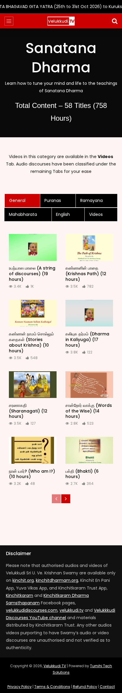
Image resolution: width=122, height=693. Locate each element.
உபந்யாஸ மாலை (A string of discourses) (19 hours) (32, 273)
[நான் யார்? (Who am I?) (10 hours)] (33, 450)
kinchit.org (23, 580)
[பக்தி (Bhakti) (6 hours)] (89, 450)
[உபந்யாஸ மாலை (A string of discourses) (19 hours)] (33, 247)
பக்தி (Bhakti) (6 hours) (82, 474)
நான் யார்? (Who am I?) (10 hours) (32, 474)
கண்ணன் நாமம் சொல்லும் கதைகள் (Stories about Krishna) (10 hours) (31, 342)
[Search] (114, 21)
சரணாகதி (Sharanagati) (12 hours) (28, 411)
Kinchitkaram (19, 595)
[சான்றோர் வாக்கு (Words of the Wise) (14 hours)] (89, 384)
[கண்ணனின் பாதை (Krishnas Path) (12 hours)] (89, 247)
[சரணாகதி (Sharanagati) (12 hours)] (33, 384)
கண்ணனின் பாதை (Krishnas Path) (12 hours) (85, 273)
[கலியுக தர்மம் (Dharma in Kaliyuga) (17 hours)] (89, 313)
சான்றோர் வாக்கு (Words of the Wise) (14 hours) (88, 411)
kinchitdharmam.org (57, 580)
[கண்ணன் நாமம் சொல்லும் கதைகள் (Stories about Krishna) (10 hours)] (33, 313)
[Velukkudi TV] (61, 21)
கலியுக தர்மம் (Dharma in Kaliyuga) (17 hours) (87, 339)
